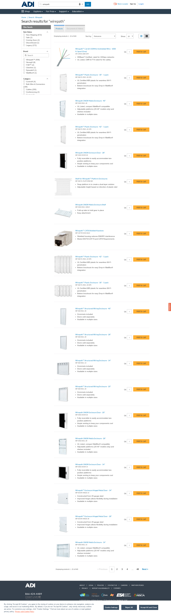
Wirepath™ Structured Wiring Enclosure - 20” (93, 386)
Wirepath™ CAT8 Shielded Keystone (89, 231)
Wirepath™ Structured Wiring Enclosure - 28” (93, 334)
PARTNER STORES (137, 585)
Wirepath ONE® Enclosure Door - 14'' (90, 464)
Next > (145, 569)
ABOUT (82, 585)
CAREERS (124, 585)
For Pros (50, 11)
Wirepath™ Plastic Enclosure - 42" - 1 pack (91, 127)
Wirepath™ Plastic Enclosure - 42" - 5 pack (91, 256)
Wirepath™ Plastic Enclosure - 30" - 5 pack (91, 282)
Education (77, 11)
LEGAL (91, 585)
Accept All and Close (148, 607)
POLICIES (100, 585)
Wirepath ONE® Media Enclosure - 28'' (90, 438)
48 (138, 569)
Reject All (129, 607)
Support (63, 11)
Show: (123, 36)
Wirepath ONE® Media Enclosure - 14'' (90, 542)
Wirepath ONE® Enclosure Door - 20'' (90, 412)
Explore (37, 11)
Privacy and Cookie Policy (24, 611)
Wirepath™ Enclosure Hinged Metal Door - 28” (93, 516)
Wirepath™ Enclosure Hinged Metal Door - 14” (93, 490)
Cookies (117, 588)
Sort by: (89, 36)
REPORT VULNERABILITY (101, 588)
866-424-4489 (33, 593)
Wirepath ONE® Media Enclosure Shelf (90, 205)
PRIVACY (85, 588)
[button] (169, 307)
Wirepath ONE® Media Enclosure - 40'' (90, 101)
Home (23, 17)
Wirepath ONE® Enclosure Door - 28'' (90, 153)
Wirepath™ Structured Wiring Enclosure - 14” (93, 360)
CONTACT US (112, 585)
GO (88, 4)
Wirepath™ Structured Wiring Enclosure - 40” (93, 308)
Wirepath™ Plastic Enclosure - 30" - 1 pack (91, 75)
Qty (125, 52)
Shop (27, 11)
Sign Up (133, 4)
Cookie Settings (111, 607)
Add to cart (141, 52)
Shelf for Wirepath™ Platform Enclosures (91, 179)
